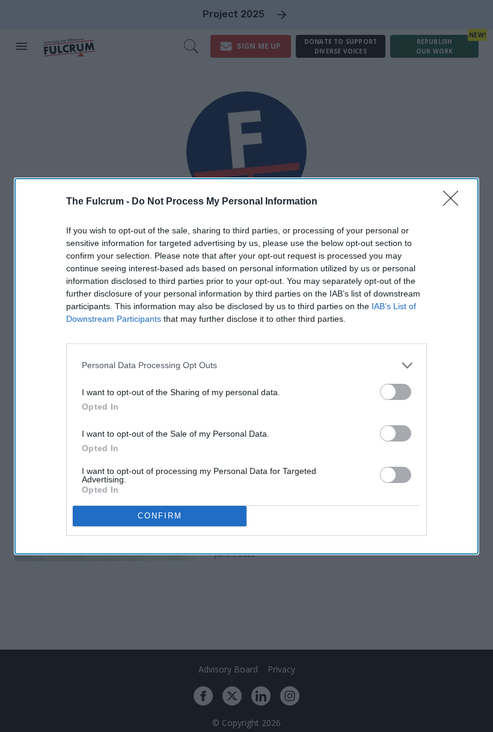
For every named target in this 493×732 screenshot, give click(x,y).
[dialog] (246, 366)
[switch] (395, 392)
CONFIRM (160, 515)
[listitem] (246, 365)
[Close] (454, 202)
